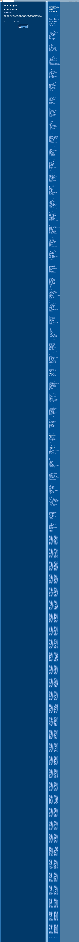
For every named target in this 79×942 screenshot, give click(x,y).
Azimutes (50, 190)
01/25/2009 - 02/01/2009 (53, 809)
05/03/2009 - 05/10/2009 (53, 822)
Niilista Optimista (52, 327)
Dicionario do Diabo (52, 472)
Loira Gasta (51, 315)
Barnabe (50, 455)
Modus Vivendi (51, 119)
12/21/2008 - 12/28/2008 (53, 805)
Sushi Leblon (51, 169)
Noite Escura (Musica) (53, 400)
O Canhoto (51, 249)
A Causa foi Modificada (53, 185)
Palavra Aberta (51, 253)
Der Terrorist (51, 73)
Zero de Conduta (52, 257)
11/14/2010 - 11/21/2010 (53, 895)
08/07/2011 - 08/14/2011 (53, 928)
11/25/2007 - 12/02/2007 (53, 754)
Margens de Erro (52, 107)
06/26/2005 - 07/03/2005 (53, 637)
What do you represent (53, 527)
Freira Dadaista (52, 483)
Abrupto (50, 187)
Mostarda (50, 120)
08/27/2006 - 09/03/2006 (53, 694)
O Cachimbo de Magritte (53, 208)
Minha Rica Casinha (52, 117)
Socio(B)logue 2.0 (52, 413)
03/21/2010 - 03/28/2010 (53, 865)
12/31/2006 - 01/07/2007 (53, 711)
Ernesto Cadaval (52, 300)
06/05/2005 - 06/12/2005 (53, 635)
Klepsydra (51, 102)
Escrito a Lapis (51, 77)
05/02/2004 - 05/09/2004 (53, 582)
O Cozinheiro (51, 403)
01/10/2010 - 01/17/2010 (53, 856)
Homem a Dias (51, 202)
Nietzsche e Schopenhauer (54, 399)
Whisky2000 (51, 528)
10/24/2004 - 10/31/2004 (53, 605)
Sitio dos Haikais (52, 159)
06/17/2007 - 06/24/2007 (53, 733)
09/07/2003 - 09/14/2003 (53, 550)
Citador (50, 61)
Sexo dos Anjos (52, 353)
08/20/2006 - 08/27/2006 (53, 693)
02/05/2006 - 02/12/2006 (53, 667)
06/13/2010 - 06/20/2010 (53, 876)
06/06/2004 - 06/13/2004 (53, 586)
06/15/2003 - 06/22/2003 (53, 539)
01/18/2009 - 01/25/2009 (53, 808)
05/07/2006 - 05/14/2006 (53, 679)
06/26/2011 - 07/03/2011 (53, 924)
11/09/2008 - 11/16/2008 (53, 799)
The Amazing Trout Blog (53, 357)
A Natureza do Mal (52, 31)
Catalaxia (50, 462)
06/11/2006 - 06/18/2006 (53, 684)
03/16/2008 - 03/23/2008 (53, 769)
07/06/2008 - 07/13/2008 (53, 784)
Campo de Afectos (52, 56)
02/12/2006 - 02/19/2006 (53, 668)
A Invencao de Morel (52, 28)
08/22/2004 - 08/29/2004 (53, 597)
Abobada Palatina (52, 266)
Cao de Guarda (52, 283)
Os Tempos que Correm (53, 251)
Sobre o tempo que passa (53, 160)
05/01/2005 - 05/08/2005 (53, 630)
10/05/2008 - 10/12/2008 (53, 794)
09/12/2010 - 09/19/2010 (53, 886)
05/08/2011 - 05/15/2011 (53, 918)
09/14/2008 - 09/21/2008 (53, 792)
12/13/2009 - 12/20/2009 (53, 852)
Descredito (51, 236)
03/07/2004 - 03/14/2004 (53, 574)
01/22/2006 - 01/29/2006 (53, 665)
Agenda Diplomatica (52, 375)
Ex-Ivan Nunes (51, 237)
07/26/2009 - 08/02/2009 (53, 833)
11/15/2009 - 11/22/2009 (53, 848)
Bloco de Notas (52, 425)
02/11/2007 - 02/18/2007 (53, 716)
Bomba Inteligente (52, 194)
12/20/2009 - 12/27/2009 (53, 853)
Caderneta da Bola (52, 381)
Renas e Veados (52, 147)
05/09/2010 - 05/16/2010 (53, 871)
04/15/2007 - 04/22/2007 (53, 725)
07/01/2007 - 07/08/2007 (53, 735)
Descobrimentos (52, 471)
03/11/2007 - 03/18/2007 (53, 720)
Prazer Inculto (51, 139)
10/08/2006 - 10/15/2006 (53, 700)
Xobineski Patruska (52, 370)
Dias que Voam (51, 297)
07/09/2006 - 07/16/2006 (53, 688)
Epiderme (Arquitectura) (53, 389)
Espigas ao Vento (52, 475)
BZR (50, 460)
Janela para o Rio (52, 99)
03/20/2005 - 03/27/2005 (53, 624)
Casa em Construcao (53, 58)
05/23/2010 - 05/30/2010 (53, 873)
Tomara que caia (52, 172)
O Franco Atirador (52, 505)
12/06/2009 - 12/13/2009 (53, 851)
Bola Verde (51, 380)
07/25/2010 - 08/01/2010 (53, 880)
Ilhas (50, 94)
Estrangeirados (52, 83)
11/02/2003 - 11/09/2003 (53, 558)
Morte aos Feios (52, 324)
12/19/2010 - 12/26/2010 (53, 899)
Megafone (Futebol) (52, 396)
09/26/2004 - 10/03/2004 (53, 601)
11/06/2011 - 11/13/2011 (53, 932)
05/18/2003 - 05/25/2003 (53, 535)
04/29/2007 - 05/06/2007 (53, 727)
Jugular (50, 245)
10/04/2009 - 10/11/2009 (53, 843)
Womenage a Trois (52, 369)
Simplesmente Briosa (53, 412)
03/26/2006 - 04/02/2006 (53, 674)
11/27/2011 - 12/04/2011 (53, 933)
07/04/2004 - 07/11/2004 (53, 590)
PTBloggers (51, 431)
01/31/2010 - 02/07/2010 (53, 858)
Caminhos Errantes (52, 195)
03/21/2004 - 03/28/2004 (53, 576)
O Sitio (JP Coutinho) (53, 210)
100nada (50, 260)
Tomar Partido (51, 216)
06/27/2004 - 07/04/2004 (53, 589)
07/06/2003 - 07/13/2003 (53, 542)
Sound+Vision (51, 164)
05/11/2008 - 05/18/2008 (53, 777)
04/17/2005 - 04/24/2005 (53, 628)
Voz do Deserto (52, 221)
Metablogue (51, 397)
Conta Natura (51, 65)
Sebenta (50, 350)
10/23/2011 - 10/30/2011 (53, 931)
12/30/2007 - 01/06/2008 (53, 759)
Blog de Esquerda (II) (53, 457)
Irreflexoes (51, 244)
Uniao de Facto (52, 177)
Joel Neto (50, 101)
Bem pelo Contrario (52, 49)
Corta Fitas (51, 67)
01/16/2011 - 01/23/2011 (53, 903)
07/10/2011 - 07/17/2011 (53, 926)
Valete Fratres (51, 523)
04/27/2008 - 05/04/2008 (53, 775)
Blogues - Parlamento (53, 53)
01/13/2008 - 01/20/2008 (53, 761)
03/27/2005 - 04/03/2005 (53, 625)
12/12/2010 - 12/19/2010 (53, 898)
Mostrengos (51, 325)
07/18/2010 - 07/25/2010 (53, 879)
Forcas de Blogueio (52, 303)
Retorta (50, 151)
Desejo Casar (51, 296)
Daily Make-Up (51, 69)
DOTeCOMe (51, 75)
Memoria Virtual (52, 115)
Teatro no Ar (51, 414)
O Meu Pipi (51, 440)
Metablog (50, 116)
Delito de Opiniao (52, 71)
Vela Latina (51, 368)
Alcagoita (50, 269)
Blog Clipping (51, 426)
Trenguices (51, 363)
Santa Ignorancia (52, 349)
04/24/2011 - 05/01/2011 (53, 916)
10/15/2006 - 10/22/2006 (53, 701)
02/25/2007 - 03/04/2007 (53, 718)
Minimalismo (51, 321)
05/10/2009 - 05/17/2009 (53, 823)
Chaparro (50, 286)
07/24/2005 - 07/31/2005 (53, 641)
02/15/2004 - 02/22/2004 (53, 572)
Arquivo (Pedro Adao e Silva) (54, 227)
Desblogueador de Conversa (54, 295)
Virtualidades (51, 219)
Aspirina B (51, 229)
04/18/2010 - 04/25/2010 (53, 869)
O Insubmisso (51, 209)
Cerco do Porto (52, 285)
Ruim (50, 519)
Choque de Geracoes (53, 60)
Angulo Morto (51, 43)
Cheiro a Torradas (52, 287)
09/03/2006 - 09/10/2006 (53, 695)
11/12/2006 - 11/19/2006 (53, 704)
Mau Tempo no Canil (52, 110)
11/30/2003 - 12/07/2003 (53, 561)
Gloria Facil (51, 90)
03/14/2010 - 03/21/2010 (53, 864)
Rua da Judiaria (52, 155)
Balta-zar (50, 275)
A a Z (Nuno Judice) (52, 25)
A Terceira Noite (52, 33)
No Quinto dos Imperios (53, 501)
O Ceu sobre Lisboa (52, 125)
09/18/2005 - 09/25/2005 (53, 649)
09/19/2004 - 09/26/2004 (53, 600)
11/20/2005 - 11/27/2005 (53, 657)
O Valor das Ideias (52, 131)
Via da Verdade (51, 525)
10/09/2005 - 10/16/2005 (53, 651)
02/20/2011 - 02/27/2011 (53, 908)
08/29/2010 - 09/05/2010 (53, 884)
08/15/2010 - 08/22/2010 (53, 883)
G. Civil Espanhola (52, 88)
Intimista (50, 310)
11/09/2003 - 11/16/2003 (53, 559)
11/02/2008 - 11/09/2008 (53, 798)
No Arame (51, 123)
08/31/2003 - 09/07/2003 (53, 549)
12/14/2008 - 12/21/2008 (53, 804)
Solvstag (50, 162)
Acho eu (50, 188)
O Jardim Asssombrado (53, 126)
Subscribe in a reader (53, 21)
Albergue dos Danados (53, 268)
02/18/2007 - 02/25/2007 (53, 717)
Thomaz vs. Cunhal (52, 521)
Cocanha (50, 62)
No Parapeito (51, 328)
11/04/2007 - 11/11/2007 (53, 752)
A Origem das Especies (53, 32)
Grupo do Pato (51, 306)
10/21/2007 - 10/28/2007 (53, 750)
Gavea (50, 89)
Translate (51, 530)
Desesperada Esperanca (53, 197)
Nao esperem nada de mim (54, 500)
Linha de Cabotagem (53, 313)
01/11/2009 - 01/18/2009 (53, 807)
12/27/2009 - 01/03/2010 (53, 854)
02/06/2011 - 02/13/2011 (53, 906)
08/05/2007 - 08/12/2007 (53, 740)
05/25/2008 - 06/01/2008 (53, 779)
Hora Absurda (51, 307)
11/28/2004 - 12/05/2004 (53, 610)
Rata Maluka (51, 346)
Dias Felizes (51, 74)
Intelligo (50, 485)
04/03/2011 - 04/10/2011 (53, 913)
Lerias (50, 489)
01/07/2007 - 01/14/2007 (53, 712)
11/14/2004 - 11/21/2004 (53, 608)
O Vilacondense (52, 337)
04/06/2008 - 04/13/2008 (53, 772)
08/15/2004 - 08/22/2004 (53, 596)
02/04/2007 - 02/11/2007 (53, 715)
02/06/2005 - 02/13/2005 (53, 619)
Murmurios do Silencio (53, 498)
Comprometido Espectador (54, 465)
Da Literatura (51, 70)
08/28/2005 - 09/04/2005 (53, 646)
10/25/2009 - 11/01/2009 (53, 845)
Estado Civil (51, 80)
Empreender (51, 388)
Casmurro (51, 59)
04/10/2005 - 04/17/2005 (53, 627)
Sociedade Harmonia (53, 161)
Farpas (50, 481)
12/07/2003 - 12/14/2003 (53, 562)
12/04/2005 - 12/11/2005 (53, 659)
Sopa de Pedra (51, 163)
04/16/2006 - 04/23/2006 (53, 676)
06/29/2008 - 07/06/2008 (53, 783)
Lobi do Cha (51, 314)
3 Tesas (50, 261)
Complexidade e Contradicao (54, 64)
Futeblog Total (51, 390)
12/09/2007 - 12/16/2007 (53, 756)
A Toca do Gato (52, 265)
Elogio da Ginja (51, 299)
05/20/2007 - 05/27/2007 (53, 729)
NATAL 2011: (8, 12)
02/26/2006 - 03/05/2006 (53, 670)
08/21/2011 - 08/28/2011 (53, 929)
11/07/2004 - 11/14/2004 (53, 607)
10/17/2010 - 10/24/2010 (53, 891)
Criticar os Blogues (52, 467)
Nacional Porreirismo (53, 499)
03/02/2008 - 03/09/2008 (53, 767)
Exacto (50, 301)
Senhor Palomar (52, 156)
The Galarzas (51, 359)
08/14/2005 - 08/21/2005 (53, 644)
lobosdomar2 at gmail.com (54, 19)
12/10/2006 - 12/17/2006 (53, 708)
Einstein (50, 474)
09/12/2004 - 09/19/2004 (53, 599)
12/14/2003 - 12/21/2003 (53, 563)
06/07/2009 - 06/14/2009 (53, 827)
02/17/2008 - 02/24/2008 (53, 766)
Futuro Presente (52, 87)
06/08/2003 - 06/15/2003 (53, 538)
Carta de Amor (51, 284)
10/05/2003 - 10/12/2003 (53, 554)
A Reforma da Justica (53, 146)
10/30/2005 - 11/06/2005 (53, 654)
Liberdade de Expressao (53, 490)
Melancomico (51, 113)
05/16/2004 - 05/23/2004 (53, 584)
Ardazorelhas (51, 273)
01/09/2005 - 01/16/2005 (53, 615)
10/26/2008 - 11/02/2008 (53, 797)
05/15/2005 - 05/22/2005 (53, 632)
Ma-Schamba (51, 109)
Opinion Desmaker (52, 339)
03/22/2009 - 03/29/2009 (53, 817)
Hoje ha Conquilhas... (53, 241)
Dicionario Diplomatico (53, 385)
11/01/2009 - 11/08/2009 (53, 846)
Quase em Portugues (53, 143)
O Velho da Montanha (53, 336)
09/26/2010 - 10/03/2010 (53, 888)
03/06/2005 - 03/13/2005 (53, 623)
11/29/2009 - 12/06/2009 (53, 850)
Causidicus (51, 382)
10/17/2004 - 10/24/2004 (53, 604)
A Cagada (50, 436)
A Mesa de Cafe (52, 29)
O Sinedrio (51, 507)
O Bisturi (50, 331)
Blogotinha (51, 281)
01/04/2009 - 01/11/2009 (53, 806)
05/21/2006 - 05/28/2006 (53, 681)
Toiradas (50, 417)
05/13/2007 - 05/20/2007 (53, 728)
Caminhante (51, 461)
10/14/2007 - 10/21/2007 (53, 749)
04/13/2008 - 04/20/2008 (53, 773)
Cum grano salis (52, 384)
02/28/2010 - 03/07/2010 (53, 862)
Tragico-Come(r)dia (52, 362)
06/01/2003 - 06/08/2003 (53, 537)
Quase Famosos (52, 144)
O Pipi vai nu (51, 442)
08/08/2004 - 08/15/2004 (53, 595)
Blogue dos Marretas (53, 192)
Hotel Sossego (51, 93)
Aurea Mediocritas (52, 44)
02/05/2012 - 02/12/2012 (53, 936)
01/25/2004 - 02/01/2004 (53, 569)
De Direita (51, 469)
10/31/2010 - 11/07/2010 (53, 893)
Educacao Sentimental (53, 76)
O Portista (51, 405)
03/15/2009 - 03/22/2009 (53, 816)
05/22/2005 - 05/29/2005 (53, 633)
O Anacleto (51, 330)
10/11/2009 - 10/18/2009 (53, 844)
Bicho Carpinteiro (52, 232)
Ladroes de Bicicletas (53, 246)
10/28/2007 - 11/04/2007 (53, 751)
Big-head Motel (51, 278)
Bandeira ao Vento (52, 47)
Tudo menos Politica (52, 364)
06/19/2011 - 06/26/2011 (53, 923)
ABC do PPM (51, 186)
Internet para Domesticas (53, 309)
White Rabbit (51, 182)
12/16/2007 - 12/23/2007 (53, 757)
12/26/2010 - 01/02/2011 (53, 900)
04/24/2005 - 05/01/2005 (53, 629)
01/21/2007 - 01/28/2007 (53, 714)
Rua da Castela (52, 154)
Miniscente (51, 118)
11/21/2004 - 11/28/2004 (53, 609)
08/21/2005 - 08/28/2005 (53, 645)
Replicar (50, 517)
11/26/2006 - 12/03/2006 (53, 706)
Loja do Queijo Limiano (53, 204)
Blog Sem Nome (52, 279)
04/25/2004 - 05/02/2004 (53, 581)
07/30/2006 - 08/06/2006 (53, 690)
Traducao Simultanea (53, 215)
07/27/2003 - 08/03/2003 (53, 545)
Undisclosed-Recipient (53, 366)
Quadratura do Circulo (53, 142)
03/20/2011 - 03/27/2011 (53, 911)
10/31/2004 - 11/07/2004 (53, 606)
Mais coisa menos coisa (53, 316)
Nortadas (50, 206)
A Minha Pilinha (51, 437)
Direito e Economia (52, 386)
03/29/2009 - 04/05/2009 (53, 818)
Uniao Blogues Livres (53, 445)
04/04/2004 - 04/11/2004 (53, 578)
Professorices (51, 140)
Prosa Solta (51, 141)
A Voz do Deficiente (52, 34)
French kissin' (51, 238)
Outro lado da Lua (52, 341)
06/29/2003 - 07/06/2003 (53, 541)
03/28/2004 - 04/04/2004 (53, 577)
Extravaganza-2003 (52, 479)
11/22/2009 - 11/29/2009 (53, 849)
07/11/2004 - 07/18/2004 (53, 591)
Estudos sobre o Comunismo (54, 82)
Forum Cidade (51, 239)
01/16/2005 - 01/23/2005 (53, 616)
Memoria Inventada (52, 114)
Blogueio (50, 429)
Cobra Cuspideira (52, 235)
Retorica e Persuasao (53, 150)
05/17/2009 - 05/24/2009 (53, 824)
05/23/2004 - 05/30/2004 (53, 585)
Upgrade (50, 418)
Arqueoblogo (51, 376)
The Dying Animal (52, 358)
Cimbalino (50, 289)
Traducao (51, 531)
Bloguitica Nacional (52, 459)
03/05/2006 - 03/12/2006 (53, 671)
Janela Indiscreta (52, 486)
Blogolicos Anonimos (52, 428)
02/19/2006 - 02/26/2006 (53, 669)
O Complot (51, 502)
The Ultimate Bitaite (52, 360)
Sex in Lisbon (51, 411)
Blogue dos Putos (52, 282)
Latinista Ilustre (51, 488)
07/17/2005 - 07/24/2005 (53, 640)
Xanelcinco (51, 496)
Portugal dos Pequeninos (53, 138)
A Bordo (50, 26)
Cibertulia (50, 288)
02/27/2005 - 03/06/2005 (53, 622)
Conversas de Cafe (52, 291)
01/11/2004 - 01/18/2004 (53, 567)
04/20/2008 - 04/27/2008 (53, 774)
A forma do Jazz (52, 374)
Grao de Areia (51, 240)
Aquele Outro (51, 452)
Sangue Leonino (52, 409)
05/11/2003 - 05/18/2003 (53, 534)
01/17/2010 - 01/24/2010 (53, 857)
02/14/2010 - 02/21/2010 (53, 860)
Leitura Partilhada (52, 105)
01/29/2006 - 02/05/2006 (53, 666)
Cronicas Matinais (52, 293)
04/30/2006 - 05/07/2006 (53, 678)
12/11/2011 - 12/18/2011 (53, 934)
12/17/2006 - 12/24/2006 (53, 709)
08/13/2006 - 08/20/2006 (53, 692)
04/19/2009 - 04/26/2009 (53, 820)
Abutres (50, 267)
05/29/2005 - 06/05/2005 (53, 634)
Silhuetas (50, 354)
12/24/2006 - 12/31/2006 (53, 710)
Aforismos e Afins (52, 38)
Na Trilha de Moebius (53, 122)
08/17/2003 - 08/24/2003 (53, 547)
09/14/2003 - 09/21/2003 (53, 551)
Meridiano (50, 495)
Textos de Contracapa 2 (53, 171)
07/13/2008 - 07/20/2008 (53, 785)
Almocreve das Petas (53, 41)
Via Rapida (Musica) (52, 421)
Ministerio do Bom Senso (53, 322)
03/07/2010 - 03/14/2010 (53, 863)
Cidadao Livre (51, 463)
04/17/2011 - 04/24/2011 (53, 915)
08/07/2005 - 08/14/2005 (53, 643)
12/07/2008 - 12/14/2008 (53, 803)
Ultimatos (50, 419)
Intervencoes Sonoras (53, 392)
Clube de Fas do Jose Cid (54, 383)
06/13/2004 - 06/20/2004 (53, 587)
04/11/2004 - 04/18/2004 (53, 579)
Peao (50, 254)
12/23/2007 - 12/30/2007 (53, 758)
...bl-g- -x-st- (51, 51)
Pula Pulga (51, 514)
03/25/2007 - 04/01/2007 (53, 722)
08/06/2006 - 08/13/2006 (53, 691)
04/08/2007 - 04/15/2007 (53, 724)
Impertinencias (51, 203)
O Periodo (51, 441)
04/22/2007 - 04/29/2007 (53, 726)
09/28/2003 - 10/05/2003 (53, 553)
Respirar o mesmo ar (53, 408)
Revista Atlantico (52, 518)
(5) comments (20, 21)
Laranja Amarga (52, 247)
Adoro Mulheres (52, 438)
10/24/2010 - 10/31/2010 (53, 892)
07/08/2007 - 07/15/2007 (53, 736)
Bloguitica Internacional (53, 458)
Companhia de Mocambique (54, 63)
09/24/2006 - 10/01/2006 (53, 698)
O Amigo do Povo (52, 248)
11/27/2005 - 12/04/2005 (53, 658)
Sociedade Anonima (52, 355)
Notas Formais (51, 401)
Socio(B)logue (51, 520)
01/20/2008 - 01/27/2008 (53, 762)
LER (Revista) (51, 106)
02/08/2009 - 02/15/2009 (53, 811)
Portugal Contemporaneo (53, 137)
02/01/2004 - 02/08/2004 (53, 570)
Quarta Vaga (51, 515)
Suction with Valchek (52, 167)
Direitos (50, 387)
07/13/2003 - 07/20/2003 (53, 543)
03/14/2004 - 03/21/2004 (53, 575)
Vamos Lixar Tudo (52, 367)
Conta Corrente (52, 466)
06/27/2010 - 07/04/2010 (53, 878)
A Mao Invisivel (51, 448)
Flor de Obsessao (52, 480)
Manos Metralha (52, 318)
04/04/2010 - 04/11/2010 (53, 867)
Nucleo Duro (51, 329)
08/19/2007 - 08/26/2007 (53, 741)
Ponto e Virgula (51, 345)
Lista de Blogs (51, 492)
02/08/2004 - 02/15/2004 (53, 571)
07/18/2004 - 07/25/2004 (53, 592)
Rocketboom (51, 152)
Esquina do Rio (51, 79)
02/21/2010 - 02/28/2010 (53, 861)
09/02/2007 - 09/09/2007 (53, 743)
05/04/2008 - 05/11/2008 (53, 776)
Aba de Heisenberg (52, 35)
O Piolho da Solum (52, 334)
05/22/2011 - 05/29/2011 (53, 920)
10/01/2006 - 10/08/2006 (53, 699)
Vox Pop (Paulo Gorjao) (53, 220)
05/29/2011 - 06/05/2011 (53, 921)
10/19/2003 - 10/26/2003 (53, 556)
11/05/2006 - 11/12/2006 (53, 703)
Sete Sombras (51, 158)
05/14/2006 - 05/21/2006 (53, 680)
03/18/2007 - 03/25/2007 (53, 721)
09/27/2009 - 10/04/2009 (53, 842)
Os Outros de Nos (52, 340)
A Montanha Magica (52, 30)
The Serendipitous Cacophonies (52, 416)
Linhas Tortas (51, 491)
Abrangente (51, 225)
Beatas (50, 277)
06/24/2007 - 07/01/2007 (53, 734)
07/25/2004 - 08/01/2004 (53, 593)
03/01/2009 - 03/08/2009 (53, 814)
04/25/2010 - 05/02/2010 (53, 870)
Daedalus (50, 294)
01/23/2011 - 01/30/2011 (53, 904)
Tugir (50, 522)
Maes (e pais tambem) (53, 394)
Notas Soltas (51, 207)
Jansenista (51, 100)
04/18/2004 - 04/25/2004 (53, 580)
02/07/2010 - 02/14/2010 (53, 859)
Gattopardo (51, 200)
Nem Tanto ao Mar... (52, 205)
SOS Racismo (51, 165)
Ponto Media (51, 430)
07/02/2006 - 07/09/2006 (53, 687)
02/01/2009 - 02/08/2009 (53, 810)
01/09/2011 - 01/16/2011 (53, 902)
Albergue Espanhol (52, 39)
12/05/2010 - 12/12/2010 (53, 897)
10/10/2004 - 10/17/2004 (53, 603)
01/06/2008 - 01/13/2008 (53, 760)
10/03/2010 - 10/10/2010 (53, 889)
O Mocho (50, 127)
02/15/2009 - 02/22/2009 (53, 812)
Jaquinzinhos (51, 487)
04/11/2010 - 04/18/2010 (53, 868)
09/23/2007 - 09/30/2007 (53, 746)
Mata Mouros (51, 494)
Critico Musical (51, 68)
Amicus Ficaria (51, 271)
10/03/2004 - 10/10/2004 (53, 602)
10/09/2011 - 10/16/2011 (53, 930)
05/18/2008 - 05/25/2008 (53, 778)
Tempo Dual (51, 170)
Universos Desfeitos (52, 178)
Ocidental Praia (52, 338)
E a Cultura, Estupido (53, 473)
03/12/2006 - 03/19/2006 (53, 672)
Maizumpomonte (52, 317)
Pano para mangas (52, 510)
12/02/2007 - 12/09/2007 (53, 755)
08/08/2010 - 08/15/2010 (53, 882)
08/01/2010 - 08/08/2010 (53, 881)
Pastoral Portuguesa (52, 133)
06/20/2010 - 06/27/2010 (53, 877)
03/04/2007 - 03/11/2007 (53, 719)
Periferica (50, 135)
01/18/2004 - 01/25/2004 (53, 568)
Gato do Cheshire (52, 201)
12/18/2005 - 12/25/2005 (53, 661)
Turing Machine (52, 175)
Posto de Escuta (52, 513)
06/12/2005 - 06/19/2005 (53, 636)
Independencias (52, 242)
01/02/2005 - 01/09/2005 (53, 614)
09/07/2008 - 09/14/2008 (53, 791)
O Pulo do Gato (52, 128)
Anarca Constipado (52, 272)
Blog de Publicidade (52, 379)
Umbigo (50, 365)
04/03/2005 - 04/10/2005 (53, 626)
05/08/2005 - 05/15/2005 (53, 631)
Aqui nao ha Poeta (52, 453)
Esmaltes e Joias (52, 198)
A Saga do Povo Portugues (54, 450)
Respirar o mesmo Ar (53, 148)
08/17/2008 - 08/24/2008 (53, 788)
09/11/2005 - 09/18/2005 (53, 648)
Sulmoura (50, 168)
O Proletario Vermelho (53, 335)
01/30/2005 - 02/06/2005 (53, 618)
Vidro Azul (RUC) (52, 422)
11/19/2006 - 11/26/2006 (53, 705)
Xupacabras (51, 181)
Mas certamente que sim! (53, 108)
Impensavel (51, 308)
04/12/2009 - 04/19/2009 (53, 819)
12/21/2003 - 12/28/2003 (53, 564)
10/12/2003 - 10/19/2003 (53, 555)
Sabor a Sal (51, 348)
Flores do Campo (52, 302)
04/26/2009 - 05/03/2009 (53, 821)
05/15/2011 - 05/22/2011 (53, 919)
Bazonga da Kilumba (52, 276)
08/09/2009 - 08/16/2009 (53, 835)
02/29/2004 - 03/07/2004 (53, 573)
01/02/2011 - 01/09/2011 (53, 901)
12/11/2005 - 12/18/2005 (53, 660)
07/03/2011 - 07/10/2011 (53, 925)
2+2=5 (50, 223)
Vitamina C (51, 526)
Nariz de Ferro (51, 121)
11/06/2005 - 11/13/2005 (53, 655)
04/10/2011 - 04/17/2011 (53, 914)
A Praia (50, 449)
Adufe (50, 37)
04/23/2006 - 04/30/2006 (53, 677)
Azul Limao (51, 274)
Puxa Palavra (51, 255)
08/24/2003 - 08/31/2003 (53, 548)
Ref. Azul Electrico (52, 516)
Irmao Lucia (51, 243)
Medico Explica (51, 111)
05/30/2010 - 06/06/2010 (53, 874)
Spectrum (50, 166)
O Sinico (50, 129)
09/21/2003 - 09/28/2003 (53, 552)
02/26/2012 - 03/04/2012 (53, 937)
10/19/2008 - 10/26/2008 (53, 796)
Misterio (50, 323)
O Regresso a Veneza (53, 130)
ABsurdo (50, 451)
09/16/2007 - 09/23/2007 (53, 745)
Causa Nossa (51, 234)
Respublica (51, 149)
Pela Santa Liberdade (53, 511)
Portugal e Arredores (53, 512)
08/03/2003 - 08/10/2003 (53, 546)
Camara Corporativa (52, 54)
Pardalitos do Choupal (53, 404)
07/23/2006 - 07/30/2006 (53, 689)
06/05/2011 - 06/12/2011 (53, 922)
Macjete (50, 493)
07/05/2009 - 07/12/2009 (53, 831)
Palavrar (50, 509)
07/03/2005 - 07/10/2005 (53, 638)
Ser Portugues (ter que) (53, 352)
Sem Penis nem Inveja (53, 351)
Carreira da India (52, 57)
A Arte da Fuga (51, 184)
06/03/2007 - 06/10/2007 (53, 731)
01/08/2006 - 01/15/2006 (53, 663)
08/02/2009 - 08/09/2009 (53, 834)
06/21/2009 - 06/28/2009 (53, 829)
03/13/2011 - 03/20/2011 (53, 910)
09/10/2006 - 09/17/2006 (53, 696)
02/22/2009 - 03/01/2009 (53, 813)
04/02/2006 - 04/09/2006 (53, 675)
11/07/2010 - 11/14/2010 (53, 894)
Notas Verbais (51, 402)
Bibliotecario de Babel (53, 50)
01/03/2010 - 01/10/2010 (53, 855)
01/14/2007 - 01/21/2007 (53, 713)
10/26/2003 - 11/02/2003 (53, 557)
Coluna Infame (51, 464)
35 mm (50, 24)
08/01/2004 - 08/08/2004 (53, 594)
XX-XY (50, 371)
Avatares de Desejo (52, 230)
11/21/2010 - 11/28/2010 (53, 896)
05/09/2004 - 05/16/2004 (53, 583)
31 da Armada (51, 217)
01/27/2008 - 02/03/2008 (53, 763)
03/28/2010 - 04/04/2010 (53, 866)
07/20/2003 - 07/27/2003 (53, 544)
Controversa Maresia (53, 292)
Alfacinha (50, 270)
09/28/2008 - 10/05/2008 (53, 793)
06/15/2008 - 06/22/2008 (53, 781)
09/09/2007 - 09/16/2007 (53, 744)
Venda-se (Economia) (53, 420)
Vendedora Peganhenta (53, 524)
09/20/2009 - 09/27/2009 (53, 841)
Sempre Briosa (51, 410)
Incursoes (51, 391)
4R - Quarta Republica (53, 212)
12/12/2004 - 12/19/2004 (53, 611)
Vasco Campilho (52, 218)
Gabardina (51, 304)
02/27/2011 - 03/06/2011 (53, 909)
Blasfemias (51, 191)
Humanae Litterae (52, 95)
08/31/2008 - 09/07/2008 (53, 790)
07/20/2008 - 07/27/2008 (53, 786)
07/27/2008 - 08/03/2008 (53, 787)
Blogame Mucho (52, 280)
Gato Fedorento (52, 305)
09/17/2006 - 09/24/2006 (53, 697)
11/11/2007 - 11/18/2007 (53, 753)
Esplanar (50, 78)
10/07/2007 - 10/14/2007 (53, 748)
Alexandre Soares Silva (53, 40)
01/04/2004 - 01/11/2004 (53, 566)
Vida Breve (51, 179)
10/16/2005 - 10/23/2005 (53, 652)
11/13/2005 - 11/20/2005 (53, 656)
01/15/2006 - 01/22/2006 (53, 664)
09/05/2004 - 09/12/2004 (53, 598)
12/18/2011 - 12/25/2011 (53, 935)
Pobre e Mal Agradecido (53, 136)
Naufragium (51, 398)
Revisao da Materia (52, 347)
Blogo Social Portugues (53, 233)
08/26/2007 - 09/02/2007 (53, 742)
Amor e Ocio (51, 42)
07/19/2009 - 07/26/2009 (53, 832)
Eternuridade (51, 84)
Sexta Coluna (51, 214)
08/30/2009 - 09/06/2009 (53, 838)
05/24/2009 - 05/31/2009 (53, 825)
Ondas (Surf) (51, 407)
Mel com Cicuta (52, 112)
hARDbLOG (51, 91)
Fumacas (50, 199)
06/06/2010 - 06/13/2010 (53, 875)
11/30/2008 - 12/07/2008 (53, 802)
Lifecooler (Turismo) (52, 393)
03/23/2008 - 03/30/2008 (53, 770)
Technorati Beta (52, 432)
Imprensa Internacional (53, 96)
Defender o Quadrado (53, 72)
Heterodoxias (51, 484)
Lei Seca (50, 104)
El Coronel (51, 298)
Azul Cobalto (51, 45)
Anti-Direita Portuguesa (53, 226)
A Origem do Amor (52, 263)
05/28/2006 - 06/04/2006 (53, 682)
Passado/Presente (52, 132)
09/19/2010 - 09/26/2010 (53, 887)
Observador (51, 211)
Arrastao (50, 228)
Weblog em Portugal (52, 433)
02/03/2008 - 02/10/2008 (53, 764)
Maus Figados (51, 319)
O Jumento (51, 333)
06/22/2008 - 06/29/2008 (53, 782)
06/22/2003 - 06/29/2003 (53, 540)
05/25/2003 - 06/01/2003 (53, 536)
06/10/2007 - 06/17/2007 (53, 732)
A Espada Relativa (52, 262)
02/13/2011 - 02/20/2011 (53, 907)
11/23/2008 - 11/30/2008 (53, 801)
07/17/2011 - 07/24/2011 (53, 927)
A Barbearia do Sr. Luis (53, 224)
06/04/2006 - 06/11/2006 (53, 683)
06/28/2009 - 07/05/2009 (53, 830)
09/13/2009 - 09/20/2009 (53, 840)
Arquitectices (51, 377)
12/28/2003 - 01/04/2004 (53, 565)
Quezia (50, 145)
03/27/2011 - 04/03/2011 (53, 912)
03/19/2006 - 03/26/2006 (53, 673)
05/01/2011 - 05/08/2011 (53, 917)
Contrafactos (51, 66)
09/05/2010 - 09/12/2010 (53, 885)
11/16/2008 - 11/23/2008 (53, 800)
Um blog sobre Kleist (53, 176)
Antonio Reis (51, 378)
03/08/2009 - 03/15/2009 (53, 815)
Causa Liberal (51, 196)
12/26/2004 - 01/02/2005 (53, 613)
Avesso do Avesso (52, 231)
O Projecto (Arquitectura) (53, 406)
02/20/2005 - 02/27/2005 (53, 621)
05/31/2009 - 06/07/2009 (53, 826)
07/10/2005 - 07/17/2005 (53, 639)
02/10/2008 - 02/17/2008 (53, 765)
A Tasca (50, 264)
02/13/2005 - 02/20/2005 (53, 620)
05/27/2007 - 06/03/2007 (53, 730)
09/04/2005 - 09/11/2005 (53, 647)
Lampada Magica (52, 103)
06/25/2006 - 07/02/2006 (53, 686)
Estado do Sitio (51, 81)
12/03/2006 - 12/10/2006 (53, 707)
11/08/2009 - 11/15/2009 (53, 847)
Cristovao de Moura (52, 468)
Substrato (50, 356)
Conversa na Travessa (53, 290)
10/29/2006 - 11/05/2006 (53, 702)
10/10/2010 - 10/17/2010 (53, 890)
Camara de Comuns (52, 55)
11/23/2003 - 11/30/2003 (53, 560)
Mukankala (51, 497)
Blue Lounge (51, 193)
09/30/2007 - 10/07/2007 (53, 747)
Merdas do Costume (52, 439)
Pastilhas (50, 134)
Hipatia (50, 92)
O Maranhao (51, 506)
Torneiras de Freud (52, 361)
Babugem (50, 46)
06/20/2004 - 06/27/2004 (53, 588)
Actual (50, 36)
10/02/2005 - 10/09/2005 (53, 650)
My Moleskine (51, 326)
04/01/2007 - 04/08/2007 (53, 723)
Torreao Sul (51, 173)
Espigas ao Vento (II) (53, 476)
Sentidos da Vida (52, 157)
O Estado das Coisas (53, 504)
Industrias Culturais (52, 97)
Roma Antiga (51, 153)
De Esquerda (51, 470)
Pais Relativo (51, 252)
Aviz (49, 454)
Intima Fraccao (51, 98)
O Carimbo (51, 332)
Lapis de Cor (51, 312)
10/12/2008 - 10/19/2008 (53, 795)
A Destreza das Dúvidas (53, 27)
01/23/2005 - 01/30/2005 (53, 617)
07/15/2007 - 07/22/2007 (53, 737)
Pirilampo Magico (52, 343)
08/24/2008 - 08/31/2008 (53, 789)
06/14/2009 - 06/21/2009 (53, 828)
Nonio (50, 124)
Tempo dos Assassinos (53, 256)
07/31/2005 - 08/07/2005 (53, 642)
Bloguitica (50, 52)
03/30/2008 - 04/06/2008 (53, 771)
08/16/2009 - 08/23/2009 (53, 836)
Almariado (51, 189)
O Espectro (51, 503)
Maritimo (50, 395)
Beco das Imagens (52, 48)
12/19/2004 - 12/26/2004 (53, 612)
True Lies (50, 174)
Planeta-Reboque (52, 344)
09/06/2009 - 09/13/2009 (53, 839)
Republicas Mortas (52, 213)
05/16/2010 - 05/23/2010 (53, 872)
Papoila (50, 342)
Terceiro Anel (51, 415)
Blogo (50, 427)
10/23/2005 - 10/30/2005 (53, 653)
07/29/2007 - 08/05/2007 (53, 739)
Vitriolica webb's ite (52, 180)
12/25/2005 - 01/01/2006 (53, 662)
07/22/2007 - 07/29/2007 (53, 738)
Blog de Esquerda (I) (53, 456)
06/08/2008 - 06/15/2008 (53, 780)
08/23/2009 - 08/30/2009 (53, 837)
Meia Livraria (51, 320)
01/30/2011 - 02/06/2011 (53, 905)
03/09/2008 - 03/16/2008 (53, 768)
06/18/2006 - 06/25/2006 (53, 685)
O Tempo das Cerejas (53, 250)
